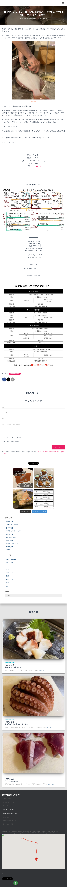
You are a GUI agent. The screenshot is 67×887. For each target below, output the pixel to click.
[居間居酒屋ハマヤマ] (5, 3)
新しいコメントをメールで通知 (12, 438)
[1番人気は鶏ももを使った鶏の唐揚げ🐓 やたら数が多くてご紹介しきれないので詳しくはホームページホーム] (44, 478)
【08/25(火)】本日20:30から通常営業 (13, 666)
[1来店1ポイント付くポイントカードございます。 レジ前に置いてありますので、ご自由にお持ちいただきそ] (23, 478)
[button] (36, 859)
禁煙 (7, 586)
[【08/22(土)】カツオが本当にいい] (33, 753)
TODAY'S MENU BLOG (14, 373)
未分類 (7, 582)
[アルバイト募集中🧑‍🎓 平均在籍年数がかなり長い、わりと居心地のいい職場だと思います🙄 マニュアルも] (44, 499)
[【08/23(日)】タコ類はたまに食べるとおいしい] (33, 696)
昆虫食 (7, 576)
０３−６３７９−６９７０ (10, 809)
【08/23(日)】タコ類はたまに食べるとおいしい (16, 723)
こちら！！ (37, 166)
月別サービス (9, 579)
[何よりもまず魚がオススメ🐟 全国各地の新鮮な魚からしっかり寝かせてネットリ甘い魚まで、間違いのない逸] (23, 499)
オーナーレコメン (10, 566)
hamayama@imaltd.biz (10, 813)
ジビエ (7, 569)
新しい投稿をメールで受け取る (12, 441)
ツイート (4, 874)
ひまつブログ (9, 562)
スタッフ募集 (9, 572)
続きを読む (42, 670)
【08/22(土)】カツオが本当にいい (12, 780)
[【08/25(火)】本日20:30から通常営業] (33, 639)
